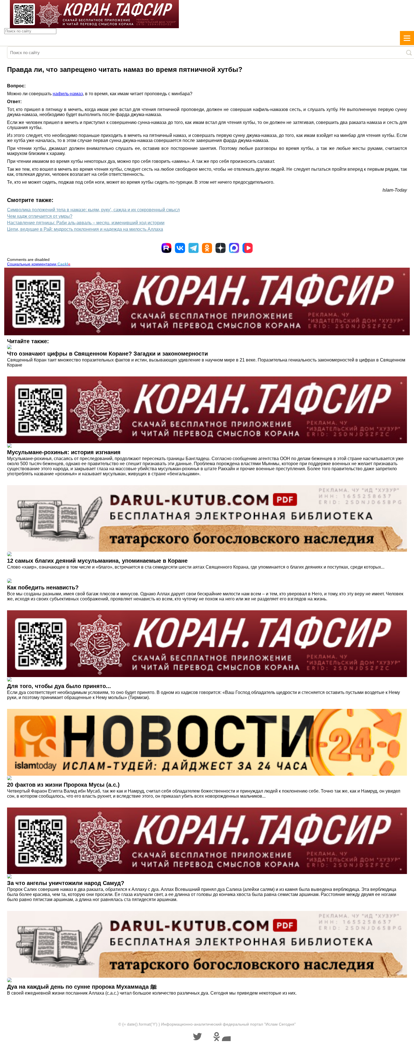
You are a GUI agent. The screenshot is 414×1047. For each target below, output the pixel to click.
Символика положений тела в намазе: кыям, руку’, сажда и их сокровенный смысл (93, 209)
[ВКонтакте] (180, 248)
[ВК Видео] (247, 248)
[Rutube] (166, 248)
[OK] (207, 248)
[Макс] (234, 248)
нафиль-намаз (68, 93)
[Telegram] (193, 248)
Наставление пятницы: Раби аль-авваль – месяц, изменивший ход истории (85, 222)
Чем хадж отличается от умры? (39, 216)
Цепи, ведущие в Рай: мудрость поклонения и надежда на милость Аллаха (85, 229)
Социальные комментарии (38, 264)
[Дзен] (220, 248)
